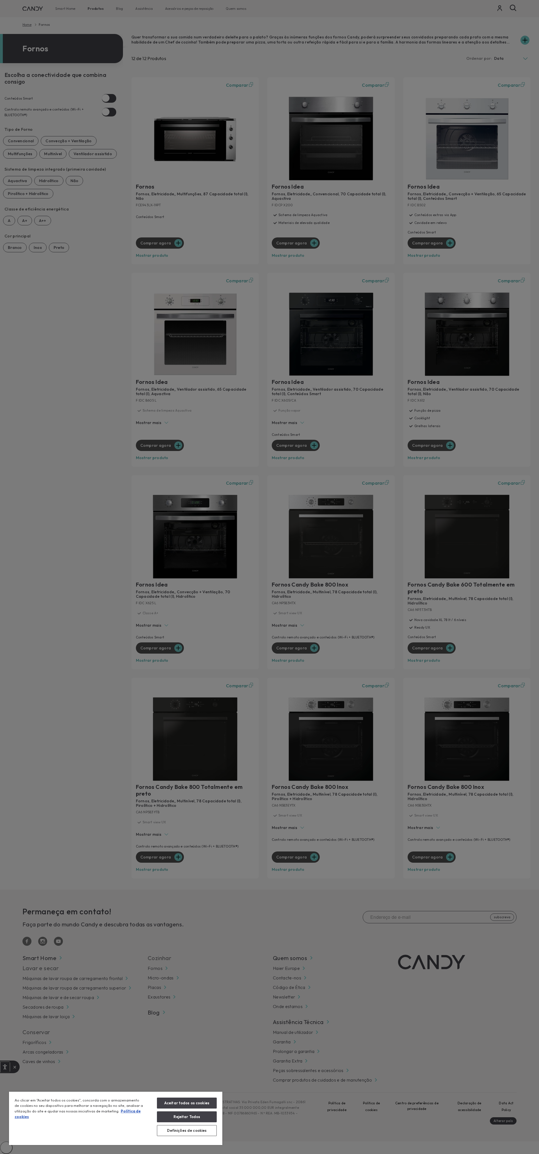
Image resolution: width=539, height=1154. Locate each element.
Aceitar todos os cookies (186, 1103)
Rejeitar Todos (186, 1116)
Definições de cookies (187, 1130)
